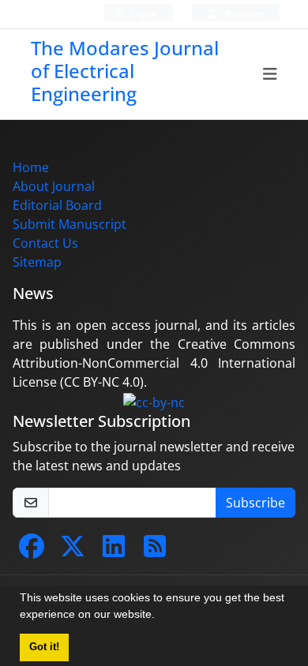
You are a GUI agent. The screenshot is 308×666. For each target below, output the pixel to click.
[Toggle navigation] (270, 74)
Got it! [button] (44, 647)
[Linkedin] (114, 550)
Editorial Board (57, 205)
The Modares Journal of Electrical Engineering (125, 71)
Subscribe (255, 502)
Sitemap (37, 262)
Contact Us (45, 243)
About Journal (54, 186)
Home (31, 167)
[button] (160, 616)
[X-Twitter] (73, 550)
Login (143, 14)
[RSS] (155, 550)
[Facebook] (32, 550)
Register (243, 14)
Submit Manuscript (69, 224)
